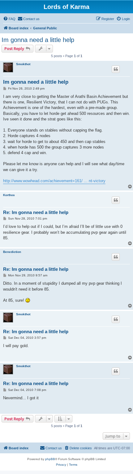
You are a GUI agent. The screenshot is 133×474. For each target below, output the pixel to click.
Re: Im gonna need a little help (35, 212)
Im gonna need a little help (38, 39)
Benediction (12, 252)
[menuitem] (9, 19)
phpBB (50, 459)
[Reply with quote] (116, 69)
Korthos (9, 195)
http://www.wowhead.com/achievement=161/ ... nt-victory (54, 180)
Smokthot (23, 64)
